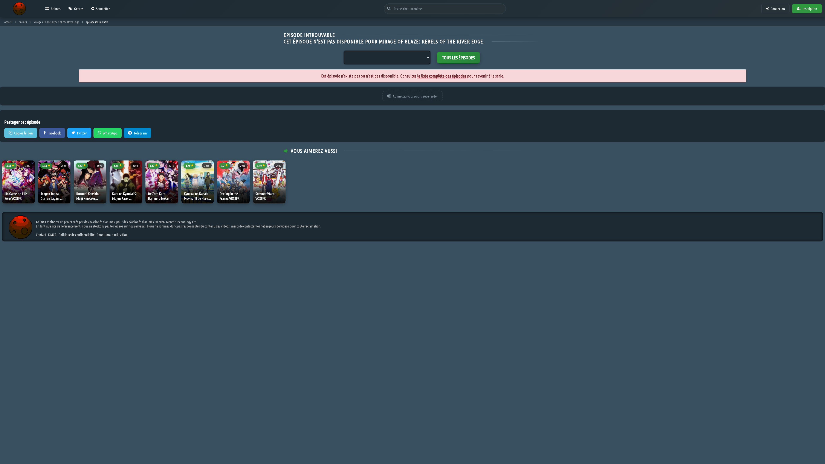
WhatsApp (110, 133)
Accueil (8, 22)
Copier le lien (23, 133)
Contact (41, 234)
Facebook (54, 133)
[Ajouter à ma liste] (31, 176)
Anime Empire (45, 222)
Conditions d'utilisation (112, 234)
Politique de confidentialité (77, 234)
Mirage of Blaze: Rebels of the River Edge (56, 22)
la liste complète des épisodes (441, 75)
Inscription (810, 8)
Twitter (82, 133)
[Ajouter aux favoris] (31, 167)
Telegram (140, 133)
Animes (56, 8)
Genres (78, 8)
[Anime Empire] (19, 8)
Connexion (778, 8)
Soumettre (103, 8)
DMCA (52, 234)
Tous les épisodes (458, 57)
